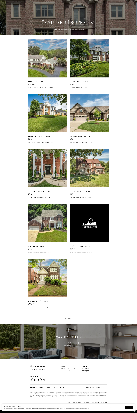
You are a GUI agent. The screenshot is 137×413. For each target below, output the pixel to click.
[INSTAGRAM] (35, 379)
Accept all (129, 407)
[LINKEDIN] (38, 379)
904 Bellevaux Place (80, 136)
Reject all (111, 407)
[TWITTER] (44, 379)
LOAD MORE (68, 318)
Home (69, 402)
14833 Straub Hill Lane (39, 136)
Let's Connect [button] (68, 350)
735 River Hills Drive (80, 191)
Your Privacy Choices (68, 411)
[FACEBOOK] (31, 379)
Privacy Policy (100, 387)
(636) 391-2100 (85, 370)
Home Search (86, 402)
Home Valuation (95, 402)
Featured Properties (77, 402)
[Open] (47, 58)
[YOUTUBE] (41, 379)
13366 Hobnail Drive (80, 246)
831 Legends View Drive (39, 246)
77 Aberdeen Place (79, 81)
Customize (120, 407)
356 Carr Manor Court (39, 191)
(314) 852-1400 (85, 368)
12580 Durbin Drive (37, 81)
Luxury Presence (59, 387)
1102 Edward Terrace (38, 301)
